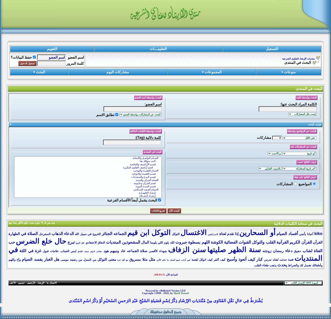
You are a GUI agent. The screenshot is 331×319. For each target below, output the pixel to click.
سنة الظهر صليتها (234, 250)
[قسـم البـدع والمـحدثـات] (87, 177)
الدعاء (69, 233)
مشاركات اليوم (118, 72)
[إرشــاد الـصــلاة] (87, 196)
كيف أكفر (219, 259)
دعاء (288, 250)
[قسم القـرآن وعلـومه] (87, 183)
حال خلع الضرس (41, 241)
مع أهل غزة (122, 260)
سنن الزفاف (187, 250)
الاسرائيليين (213, 234)
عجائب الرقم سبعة (93, 251)
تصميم (21, 283)
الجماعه (120, 233)
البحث (40, 72)
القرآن (317, 242)
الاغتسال (194, 232)
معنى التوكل (106, 259)
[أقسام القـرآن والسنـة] (87, 180)
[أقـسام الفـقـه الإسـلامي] (87, 189)
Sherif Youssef (181, 293)
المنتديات (113, 242)
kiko (318, 233)
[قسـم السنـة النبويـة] (87, 186)
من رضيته (76, 259)
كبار (259, 259)
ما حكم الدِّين (162, 260)
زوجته (267, 251)
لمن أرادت (185, 260)
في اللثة (26, 250)
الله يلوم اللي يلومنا (162, 242)
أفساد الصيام (287, 233)
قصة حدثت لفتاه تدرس (279, 259)
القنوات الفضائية (237, 242)
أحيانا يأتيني (306, 234)
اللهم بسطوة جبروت (192, 242)
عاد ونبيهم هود (115, 251)
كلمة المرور (75, 63)
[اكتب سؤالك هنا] (87, 161)
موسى (65, 259)
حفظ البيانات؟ (21, 57)
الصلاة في (29, 233)
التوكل (176, 234)
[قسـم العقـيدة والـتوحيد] (87, 173)
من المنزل (89, 259)
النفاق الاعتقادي (95, 242)
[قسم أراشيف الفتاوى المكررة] (87, 167)
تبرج (71, 242)
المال (145, 242)
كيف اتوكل (206, 259)
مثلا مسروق (138, 259)
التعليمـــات (158, 49)
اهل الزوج (80, 243)
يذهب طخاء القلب (265, 265)
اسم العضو (76, 57)
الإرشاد (40, 283)
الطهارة (14, 234)
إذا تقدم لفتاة (228, 234)
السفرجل (45, 234)
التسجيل (272, 49)
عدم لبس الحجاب (71, 251)
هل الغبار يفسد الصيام (40, 259)
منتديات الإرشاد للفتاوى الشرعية (298, 58)
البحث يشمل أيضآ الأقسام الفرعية (132, 200)
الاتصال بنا (52, 283)
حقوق (297, 251)
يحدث (282, 265)
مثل (152, 259)
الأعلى (12, 283)
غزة (38, 250)
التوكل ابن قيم (149, 232)
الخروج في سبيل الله (88, 234)
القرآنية (283, 242)
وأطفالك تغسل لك (311, 265)
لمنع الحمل (175, 260)
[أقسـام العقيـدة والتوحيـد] (87, 170)
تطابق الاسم (105, 115)
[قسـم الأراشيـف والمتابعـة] (87, 164)
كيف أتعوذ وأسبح (241, 259)
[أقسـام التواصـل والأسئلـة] (87, 158)
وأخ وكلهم (15, 259)
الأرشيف (31, 283)
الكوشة (217, 242)
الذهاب (57, 233)
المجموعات (213, 72)
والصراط (293, 265)
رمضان (278, 251)
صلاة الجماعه (137, 251)
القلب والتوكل (263, 242)
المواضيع (305, 184)
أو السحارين (257, 232)
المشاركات (285, 184)
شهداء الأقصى (158, 251)
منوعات (290, 72)
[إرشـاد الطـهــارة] (87, 192)
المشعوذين (131, 242)
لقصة (195, 259)
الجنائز (107, 233)
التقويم (52, 49)
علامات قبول (51, 251)
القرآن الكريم (301, 242)
